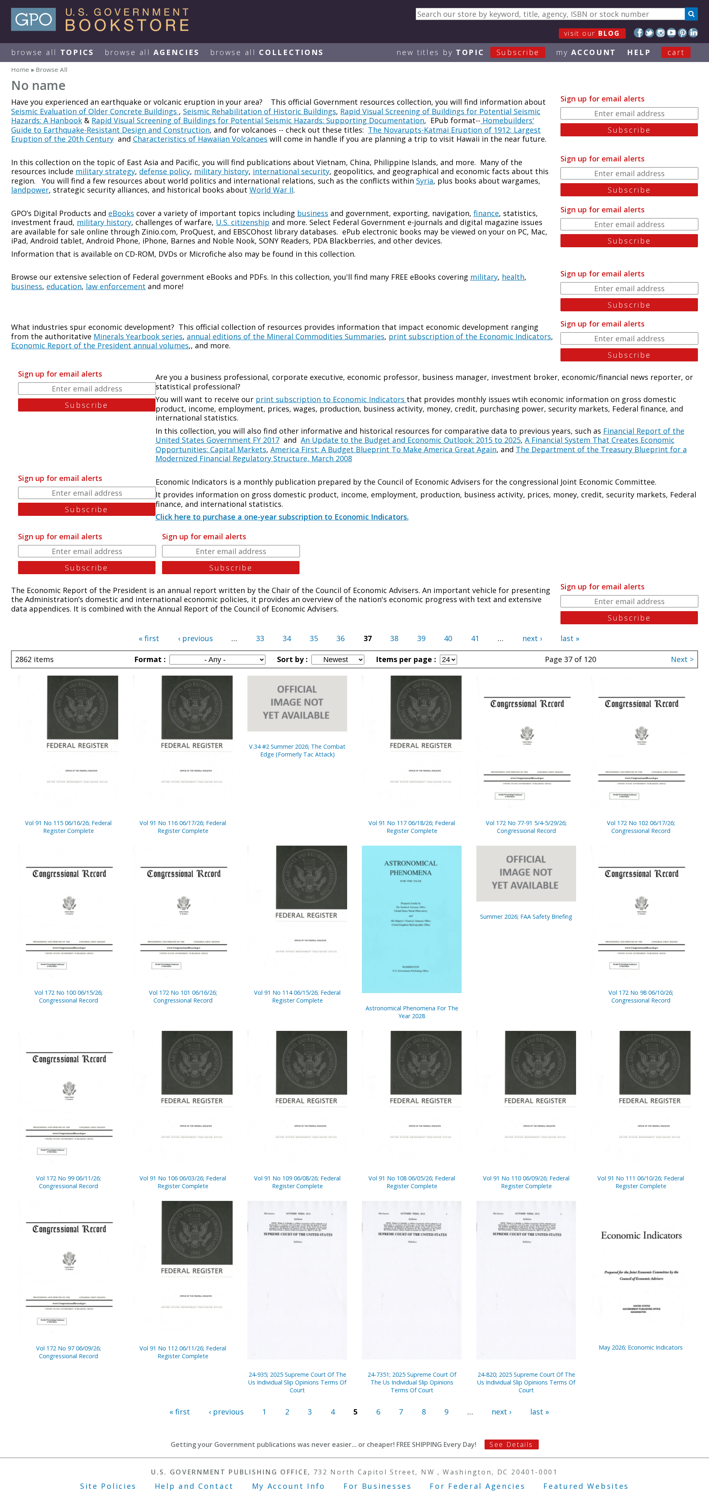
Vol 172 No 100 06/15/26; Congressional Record (68, 996)
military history (221, 171)
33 (260, 638)
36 (340, 638)
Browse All (52, 52)
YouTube (671, 32)
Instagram (660, 32)
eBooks (121, 213)
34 (287, 638)
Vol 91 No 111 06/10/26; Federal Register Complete (640, 1182)
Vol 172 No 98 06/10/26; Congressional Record (640, 996)
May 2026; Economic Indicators (641, 1347)
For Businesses (377, 1486)
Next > (682, 659)
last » (569, 638)
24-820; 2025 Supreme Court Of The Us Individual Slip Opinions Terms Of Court (526, 1382)
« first (149, 638)
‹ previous (195, 638)
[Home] (103, 28)
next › (532, 638)
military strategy (105, 171)
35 (314, 638)
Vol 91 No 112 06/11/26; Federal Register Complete (183, 1352)
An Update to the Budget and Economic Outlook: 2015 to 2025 (411, 440)
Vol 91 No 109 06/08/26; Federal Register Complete (297, 1182)
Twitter (649, 32)
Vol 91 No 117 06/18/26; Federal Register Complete (411, 827)
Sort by (291, 659)
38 (394, 638)
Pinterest (682, 32)
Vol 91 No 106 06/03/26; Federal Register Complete (183, 1182)
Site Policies (108, 1486)
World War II (271, 190)
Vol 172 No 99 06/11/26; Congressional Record (68, 1182)
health (513, 277)
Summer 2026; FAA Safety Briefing (526, 916)
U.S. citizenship (243, 222)
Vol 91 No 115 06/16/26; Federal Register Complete (68, 827)
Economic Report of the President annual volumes (100, 345)
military (484, 277)
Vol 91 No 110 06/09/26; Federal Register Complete (526, 1182)
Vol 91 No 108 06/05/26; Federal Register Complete (411, 1182)
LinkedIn (693, 32)
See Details (511, 1444)
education (64, 286)
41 (475, 638)
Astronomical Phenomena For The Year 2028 (412, 1012)
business (312, 213)
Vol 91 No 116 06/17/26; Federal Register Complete (183, 827)
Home (20, 69)
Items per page (405, 659)
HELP (639, 52)
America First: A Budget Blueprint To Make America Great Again (383, 449)
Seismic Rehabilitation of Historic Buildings (259, 111)
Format (149, 659)
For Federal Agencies (477, 1486)
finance (486, 213)
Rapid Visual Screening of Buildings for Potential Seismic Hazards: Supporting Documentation (257, 120)
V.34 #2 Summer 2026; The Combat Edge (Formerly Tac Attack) (297, 750)
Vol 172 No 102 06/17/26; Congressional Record (641, 827)
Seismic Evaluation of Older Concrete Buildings (95, 111)
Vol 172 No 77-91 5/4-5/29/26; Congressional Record (526, 827)
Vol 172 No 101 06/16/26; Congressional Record (183, 996)
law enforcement (116, 286)
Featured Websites (586, 1486)
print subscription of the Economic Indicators (470, 336)
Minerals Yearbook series (138, 336)
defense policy (164, 171)
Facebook (638, 32)
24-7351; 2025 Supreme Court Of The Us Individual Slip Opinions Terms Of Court (412, 1382)
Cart (676, 52)
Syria (424, 181)
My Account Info (289, 1486)
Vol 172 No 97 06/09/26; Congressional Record (68, 1352)
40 (448, 638)
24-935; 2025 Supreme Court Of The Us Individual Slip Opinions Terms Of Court (297, 1382)
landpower (30, 190)
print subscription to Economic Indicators (331, 399)
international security (291, 171)
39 (421, 638)
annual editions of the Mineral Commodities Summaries (285, 336)
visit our (592, 33)
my (586, 52)
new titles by (468, 52)
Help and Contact (194, 1486)
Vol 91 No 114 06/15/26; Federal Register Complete (297, 996)
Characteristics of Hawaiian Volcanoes (200, 139)
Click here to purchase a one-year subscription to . (282, 517)
